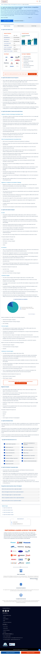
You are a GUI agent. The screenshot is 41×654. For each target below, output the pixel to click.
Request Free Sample (30, 652)
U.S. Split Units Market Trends (7, 512)
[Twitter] (6, 610)
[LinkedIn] (8, 610)
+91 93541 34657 (15, 522)
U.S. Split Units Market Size (7, 507)
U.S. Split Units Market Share (7, 510)
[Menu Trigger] (39, 1)
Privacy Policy (5, 628)
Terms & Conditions (6, 630)
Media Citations (5, 618)
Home (2, 4)
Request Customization (10, 652)
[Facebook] (3, 610)
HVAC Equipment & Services (16, 4)
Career (4, 617)
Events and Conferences (7, 622)
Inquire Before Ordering (18, 20)
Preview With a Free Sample (21, 383)
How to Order (5, 626)
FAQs (4, 620)
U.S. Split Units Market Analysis (8, 514)
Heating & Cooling (7, 4)
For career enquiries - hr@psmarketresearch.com (11, 639)
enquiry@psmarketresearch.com (18, 523)
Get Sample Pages (32, 74)
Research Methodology (7, 615)
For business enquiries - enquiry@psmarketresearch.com (13, 637)
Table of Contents (20, 25)
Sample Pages (33, 25)
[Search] (37, 1)
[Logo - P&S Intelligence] (5, 1)
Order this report (7, 20)
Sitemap (4, 632)
